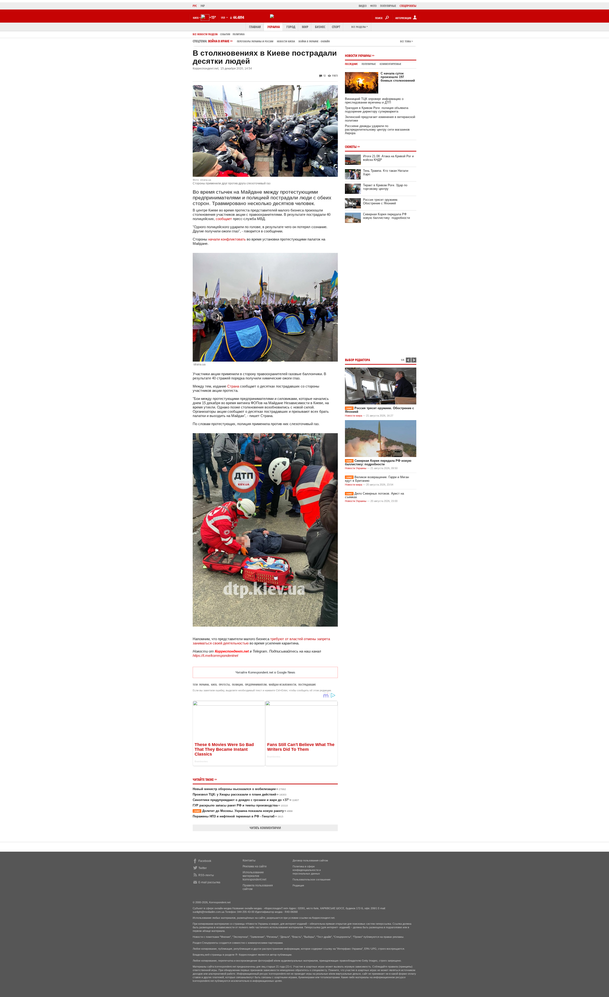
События (225, 34)
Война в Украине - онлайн (314, 41)
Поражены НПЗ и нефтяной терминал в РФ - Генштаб (238, 816)
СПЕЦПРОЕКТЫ (408, 6)
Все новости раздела (205, 34)
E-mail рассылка (209, 882)
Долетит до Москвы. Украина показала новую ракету (243, 811)
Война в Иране (269, 41)
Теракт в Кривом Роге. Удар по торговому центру (385, 187)
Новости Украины (358, 55)
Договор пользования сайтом (310, 860)
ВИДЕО (363, 6)
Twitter (202, 868)
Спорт (336, 27)
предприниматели (256, 684)
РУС (195, 6)
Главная (255, 27)
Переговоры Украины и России (255, 41)
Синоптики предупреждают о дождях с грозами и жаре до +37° (246, 800)
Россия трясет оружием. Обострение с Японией (380, 201)
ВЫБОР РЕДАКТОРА (357, 360)
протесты (224, 684)
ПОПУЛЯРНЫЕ (388, 6)
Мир (305, 27)
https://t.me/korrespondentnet (215, 655)
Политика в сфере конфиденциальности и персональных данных (307, 870)
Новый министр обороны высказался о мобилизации (239, 789)
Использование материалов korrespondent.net (254, 876)
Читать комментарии (265, 827)
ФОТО (373, 6)
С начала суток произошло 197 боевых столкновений (398, 77)
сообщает (224, 219)
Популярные (369, 64)
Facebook (204, 861)
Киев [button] (196, 18)
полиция (237, 684)
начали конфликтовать (227, 239)
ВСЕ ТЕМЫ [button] (405, 41)
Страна (233, 386)
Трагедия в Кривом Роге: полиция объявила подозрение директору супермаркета (376, 109)
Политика (239, 34)
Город (290, 27)
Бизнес (320, 27)
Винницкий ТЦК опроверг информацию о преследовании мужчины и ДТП (374, 100)
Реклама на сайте (255, 866)
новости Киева (286, 41)
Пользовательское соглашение (311, 879)
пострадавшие (307, 684)
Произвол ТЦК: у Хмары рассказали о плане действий (239, 794)
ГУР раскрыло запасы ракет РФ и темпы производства (240, 805)
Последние (351, 64)
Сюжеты (351, 146)
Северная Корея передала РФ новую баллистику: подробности (386, 216)
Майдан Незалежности (282, 684)
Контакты (249, 860)
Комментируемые (390, 64)
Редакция (298, 885)
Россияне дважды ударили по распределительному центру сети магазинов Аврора (377, 129)
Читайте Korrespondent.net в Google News (265, 672)
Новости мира (353, 415)
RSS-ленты (206, 875)
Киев (214, 684)
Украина (273, 27)
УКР (203, 6)
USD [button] (223, 17)
